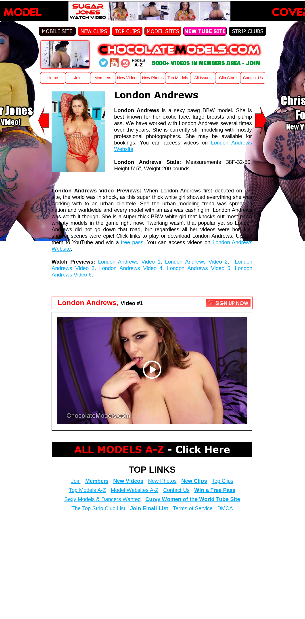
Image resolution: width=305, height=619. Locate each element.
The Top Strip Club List (98, 508)
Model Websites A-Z (135, 490)
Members (97, 481)
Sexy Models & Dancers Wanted (102, 499)
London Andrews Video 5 (198, 268)
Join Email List (149, 508)
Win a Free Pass (214, 490)
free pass (132, 242)
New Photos (162, 481)
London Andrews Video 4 (130, 268)
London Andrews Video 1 (129, 262)
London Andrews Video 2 (196, 262)
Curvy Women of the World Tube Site (192, 499)
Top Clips (222, 481)
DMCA (225, 508)
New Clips (194, 481)
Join (76, 481)
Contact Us (176, 490)
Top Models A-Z (87, 490)
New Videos (128, 481)
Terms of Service (193, 508)
